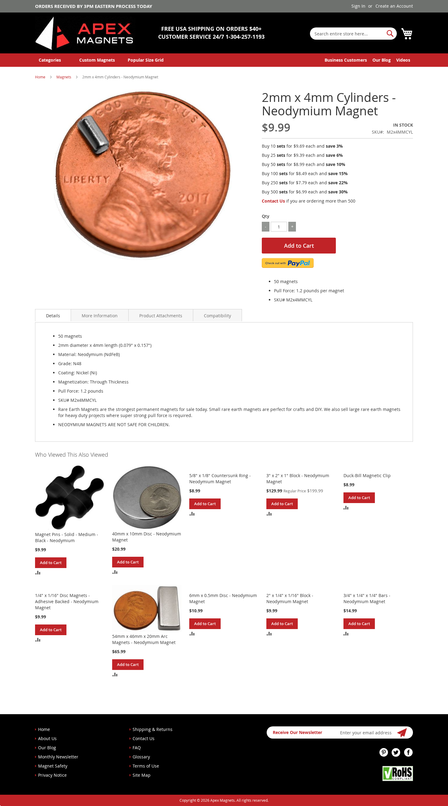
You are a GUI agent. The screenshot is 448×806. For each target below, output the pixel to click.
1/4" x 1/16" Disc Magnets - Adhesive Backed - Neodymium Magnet (66, 601)
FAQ (137, 747)
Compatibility (217, 315)
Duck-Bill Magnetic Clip (367, 475)
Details (53, 315)
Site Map (142, 775)
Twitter (396, 752)
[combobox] (353, 33)
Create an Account (394, 6)
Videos (403, 60)
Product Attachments (160, 315)
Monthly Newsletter (58, 757)
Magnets (64, 76)
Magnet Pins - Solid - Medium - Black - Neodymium (66, 537)
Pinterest (384, 752)
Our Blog (381, 60)
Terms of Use (146, 766)
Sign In (358, 6)
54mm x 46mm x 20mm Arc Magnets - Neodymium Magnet (144, 639)
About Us (47, 738)
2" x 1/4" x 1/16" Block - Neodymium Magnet (289, 598)
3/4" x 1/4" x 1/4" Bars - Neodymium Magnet (366, 598)
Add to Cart (51, 562)
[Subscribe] (402, 732)
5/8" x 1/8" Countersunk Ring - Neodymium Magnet (220, 478)
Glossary (141, 757)
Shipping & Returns (152, 729)
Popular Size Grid (146, 60)
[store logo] (85, 33)
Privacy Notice (52, 775)
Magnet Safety (52, 766)
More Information (100, 315)
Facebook (408, 752)
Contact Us (144, 738)
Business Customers (346, 60)
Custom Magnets (97, 60)
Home (40, 76)
